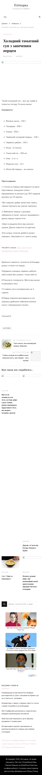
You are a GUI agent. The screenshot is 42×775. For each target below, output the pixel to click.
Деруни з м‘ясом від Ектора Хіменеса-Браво (30, 548)
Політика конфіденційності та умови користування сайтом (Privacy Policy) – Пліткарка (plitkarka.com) (19, 744)
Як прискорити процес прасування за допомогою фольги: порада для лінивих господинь (18, 729)
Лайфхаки (7, 34)
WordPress (25, 765)
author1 (9, 56)
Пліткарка (21, 5)
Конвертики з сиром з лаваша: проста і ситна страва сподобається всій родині (20, 704)
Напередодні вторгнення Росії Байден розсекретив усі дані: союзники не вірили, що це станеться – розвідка (20, 695)
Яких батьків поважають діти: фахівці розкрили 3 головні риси (17, 720)
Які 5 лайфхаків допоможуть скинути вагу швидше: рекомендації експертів (19, 712)
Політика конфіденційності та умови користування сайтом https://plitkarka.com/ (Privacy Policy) (21, 768)
